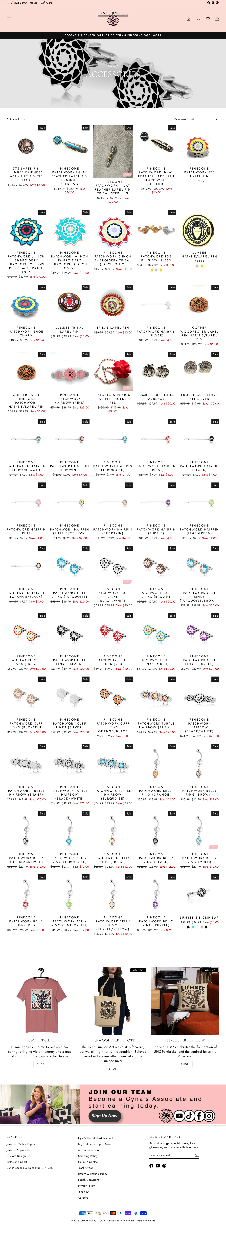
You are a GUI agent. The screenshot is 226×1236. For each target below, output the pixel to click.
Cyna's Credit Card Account (95, 1138)
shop (185, 1064)
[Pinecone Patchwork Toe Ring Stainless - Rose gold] (151, 270)
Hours (34, 3)
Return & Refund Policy (92, 1174)
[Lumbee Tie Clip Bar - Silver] (201, 927)
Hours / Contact (88, 1162)
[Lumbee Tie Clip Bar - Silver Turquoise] (192, 927)
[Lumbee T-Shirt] (41, 1001)
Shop (41, 1064)
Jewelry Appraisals (18, 1150)
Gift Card (47, 3)
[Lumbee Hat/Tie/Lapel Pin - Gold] (201, 266)
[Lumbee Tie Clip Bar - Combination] (197, 927)
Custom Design (16, 1156)
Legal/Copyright (88, 1180)
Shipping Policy (88, 1156)
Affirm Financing (88, 1150)
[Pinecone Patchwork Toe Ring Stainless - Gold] (160, 270)
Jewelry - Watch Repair (21, 1144)
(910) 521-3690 (17, 3)
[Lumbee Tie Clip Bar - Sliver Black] (188, 927)
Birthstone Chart (17, 1162)
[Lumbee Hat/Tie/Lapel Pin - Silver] (197, 266)
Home (111, 66)
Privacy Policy (86, 1186)
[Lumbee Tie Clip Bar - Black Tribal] (210, 927)
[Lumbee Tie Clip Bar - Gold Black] (206, 927)
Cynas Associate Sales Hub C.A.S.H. (30, 1168)
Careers (83, 1198)
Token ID (83, 1192)
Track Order (85, 1168)
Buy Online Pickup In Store (95, 1144)
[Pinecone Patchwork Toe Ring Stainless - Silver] (156, 270)
